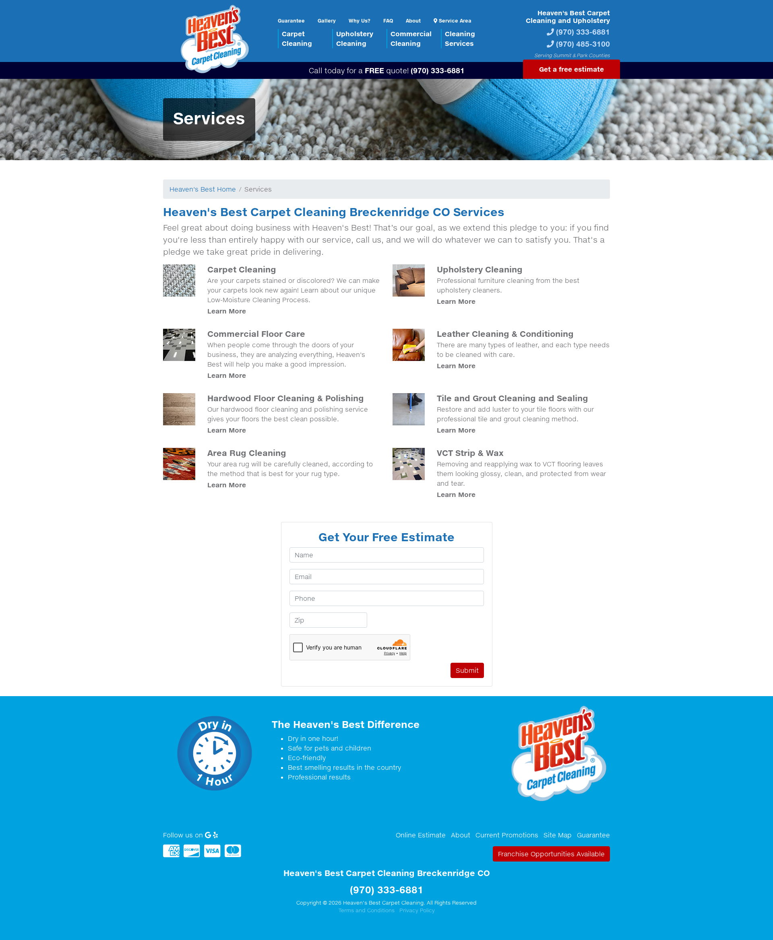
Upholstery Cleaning (480, 269)
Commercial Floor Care (256, 333)
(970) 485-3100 (583, 43)
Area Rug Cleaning (246, 452)
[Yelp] (215, 835)
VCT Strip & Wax (470, 452)
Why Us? (359, 20)
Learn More (226, 311)
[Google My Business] (208, 835)
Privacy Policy (417, 910)
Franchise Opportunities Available (551, 854)
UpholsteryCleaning (354, 38)
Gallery (327, 20)
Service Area (454, 20)
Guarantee (291, 20)
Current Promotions (506, 835)
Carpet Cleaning (241, 269)
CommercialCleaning (411, 38)
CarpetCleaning (297, 38)
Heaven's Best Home (202, 189)
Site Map (558, 835)
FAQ (388, 20)
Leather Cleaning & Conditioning (505, 333)
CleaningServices (460, 38)
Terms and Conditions (367, 910)
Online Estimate (421, 835)
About (413, 20)
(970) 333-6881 (583, 31)
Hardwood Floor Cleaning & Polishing (285, 398)
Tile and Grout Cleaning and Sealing (512, 398)
